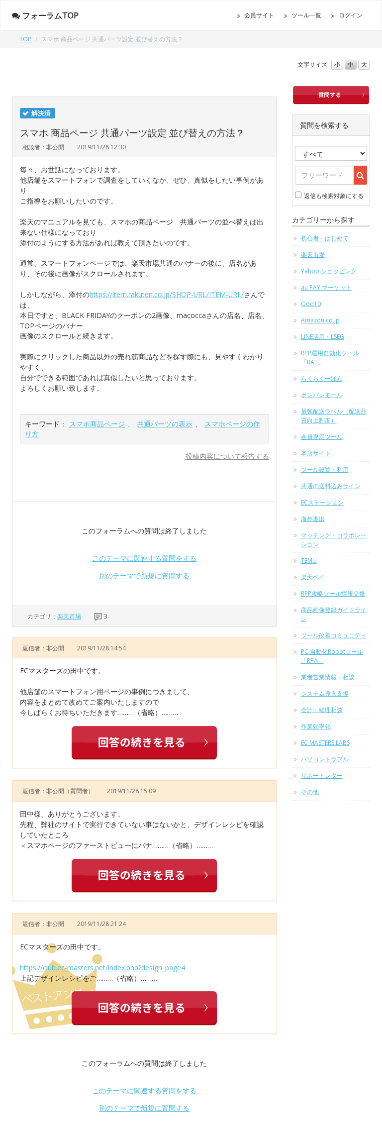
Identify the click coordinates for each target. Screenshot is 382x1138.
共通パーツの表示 (164, 423)
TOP (25, 39)
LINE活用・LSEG (322, 336)
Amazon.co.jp (320, 320)
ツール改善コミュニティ (334, 635)
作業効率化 (316, 726)
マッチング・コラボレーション (334, 539)
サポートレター (322, 775)
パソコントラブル (325, 759)
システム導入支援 (325, 693)
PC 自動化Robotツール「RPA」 (332, 656)
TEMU (309, 560)
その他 (310, 792)
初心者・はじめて (325, 238)
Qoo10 (311, 304)
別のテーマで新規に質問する (144, 575)
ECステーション (322, 502)
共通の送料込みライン (331, 486)
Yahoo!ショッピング (329, 271)
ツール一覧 (306, 15)
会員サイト (259, 15)
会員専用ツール (322, 436)
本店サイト (316, 453)
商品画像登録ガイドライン (334, 614)
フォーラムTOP (50, 15)
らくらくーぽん (322, 378)
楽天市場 (69, 616)
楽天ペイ (313, 577)
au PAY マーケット (326, 287)
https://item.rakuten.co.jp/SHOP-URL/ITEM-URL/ (167, 294)
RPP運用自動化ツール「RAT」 (330, 357)
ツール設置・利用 (325, 469)
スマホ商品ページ (97, 423)
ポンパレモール (322, 395)
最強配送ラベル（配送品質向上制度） (334, 415)
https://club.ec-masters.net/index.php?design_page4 (102, 967)
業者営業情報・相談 (328, 677)
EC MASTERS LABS (325, 742)
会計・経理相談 (322, 710)
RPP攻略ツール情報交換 (333, 593)
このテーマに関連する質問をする (144, 558)
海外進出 (313, 519)
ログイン (351, 15)
